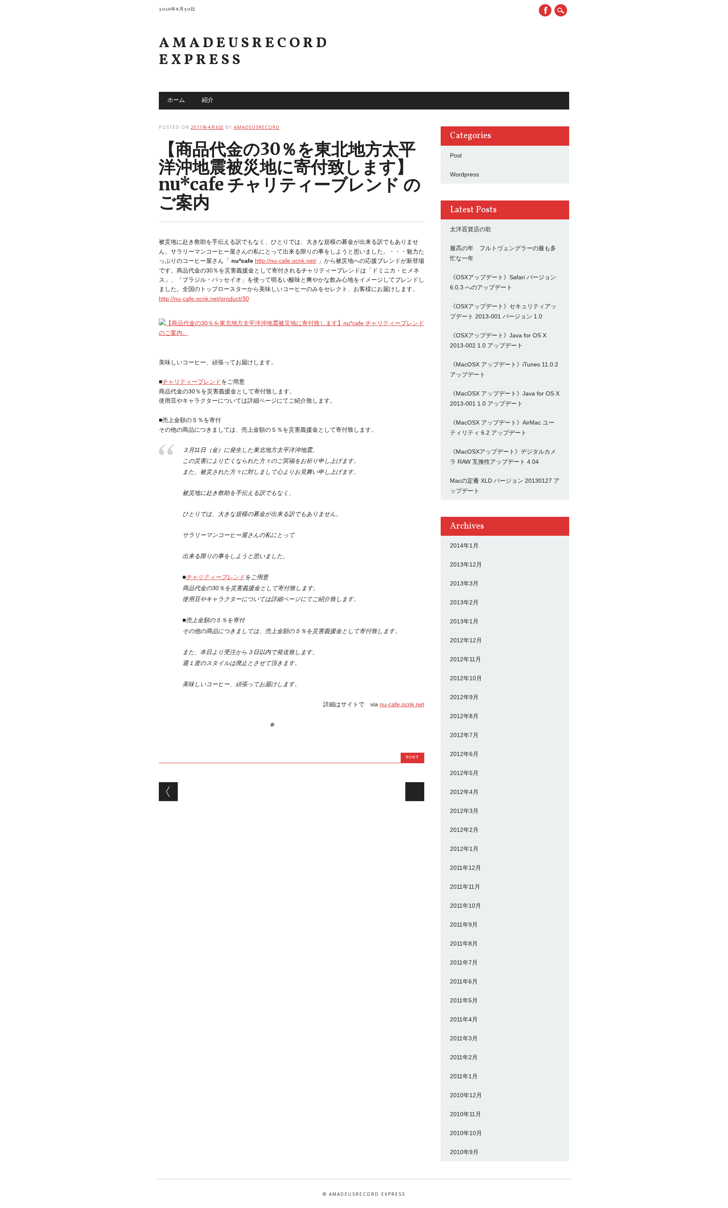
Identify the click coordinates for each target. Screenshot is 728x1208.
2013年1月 (464, 621)
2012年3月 (464, 810)
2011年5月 (464, 1000)
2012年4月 (464, 791)
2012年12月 (466, 640)
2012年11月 (465, 659)
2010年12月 (466, 1095)
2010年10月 (466, 1133)
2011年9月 (464, 924)
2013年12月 (466, 564)
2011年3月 (464, 1038)
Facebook (545, 10)
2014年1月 (464, 545)
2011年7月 (464, 962)
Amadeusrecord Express (244, 52)
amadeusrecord (257, 127)
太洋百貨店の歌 (470, 229)
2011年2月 (464, 1057)
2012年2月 (464, 829)
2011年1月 (464, 1076)
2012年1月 (464, 848)
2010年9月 (464, 1152)
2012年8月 (464, 716)
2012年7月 (464, 735)
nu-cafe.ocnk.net (402, 704)
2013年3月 (464, 583)
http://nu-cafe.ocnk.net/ (285, 260)
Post (412, 757)
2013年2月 (464, 602)
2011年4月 (464, 1019)
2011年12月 (465, 867)
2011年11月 (465, 886)
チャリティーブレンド (191, 381)
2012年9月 (464, 697)
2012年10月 (466, 678)
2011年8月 (464, 943)
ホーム (176, 100)
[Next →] (414, 791)
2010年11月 (465, 1114)
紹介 (208, 100)
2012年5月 (464, 773)
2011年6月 (464, 981)
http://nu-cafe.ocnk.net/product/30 (204, 298)
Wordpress (464, 174)
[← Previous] (168, 791)
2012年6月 (464, 754)
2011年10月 (465, 905)
